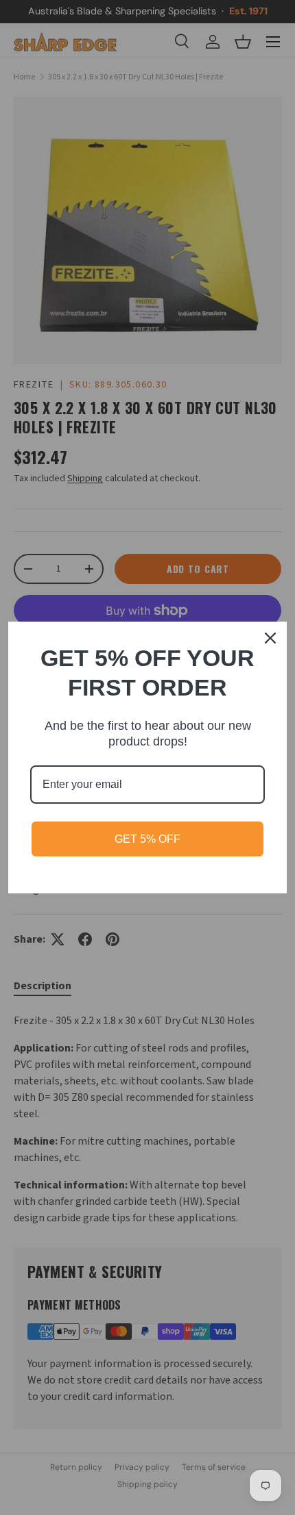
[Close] (270, 638)
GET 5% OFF (147, 839)
